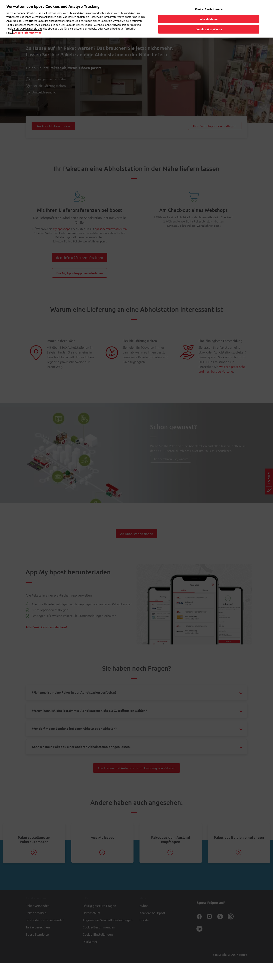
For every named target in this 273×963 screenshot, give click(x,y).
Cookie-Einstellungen (209, 9)
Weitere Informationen (27, 32)
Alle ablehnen (209, 19)
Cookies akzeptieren (209, 29)
